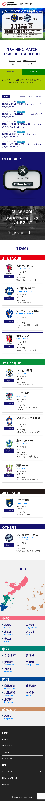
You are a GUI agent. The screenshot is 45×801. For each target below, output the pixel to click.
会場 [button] (13, 64)
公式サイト (9, 276)
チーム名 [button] (26, 60)
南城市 (30, 693)
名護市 (8, 626)
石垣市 (9, 717)
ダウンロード (20, 232)
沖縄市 (9, 663)
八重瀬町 (9, 693)
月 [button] (17, 60)
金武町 (8, 639)
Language (27, 4)
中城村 (32, 663)
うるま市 (10, 656)
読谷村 (31, 656)
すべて (30, 64)
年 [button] (9, 60)
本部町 (9, 632)
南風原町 (9, 686)
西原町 (10, 670)
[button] (19, 38)
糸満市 (8, 700)
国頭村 (31, 626)
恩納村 (30, 632)
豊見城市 (32, 686)
